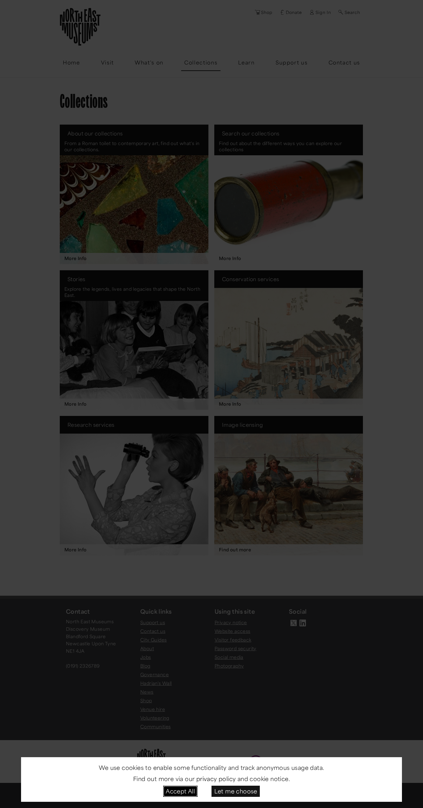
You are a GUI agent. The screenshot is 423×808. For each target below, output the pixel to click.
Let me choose (235, 791)
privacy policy (216, 778)
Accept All (180, 791)
